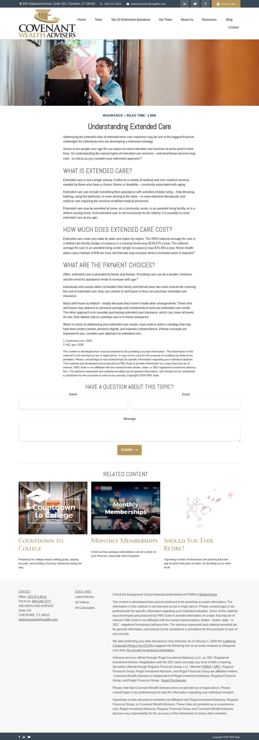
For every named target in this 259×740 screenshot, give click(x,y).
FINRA (206, 666)
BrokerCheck (208, 594)
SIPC (217, 666)
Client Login (228, 3)
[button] (81, 20)
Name (73, 394)
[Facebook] (205, 4)
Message (129, 418)
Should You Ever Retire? (188, 544)
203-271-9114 (112, 3)
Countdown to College (41, 544)
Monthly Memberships (124, 540)
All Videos (82, 602)
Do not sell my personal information (150, 650)
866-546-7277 (41, 601)
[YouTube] (195, 4)
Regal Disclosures (174, 680)
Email (186, 394)
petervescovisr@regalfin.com (148, 3)
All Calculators (85, 607)
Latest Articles (84, 596)
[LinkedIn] (184, 4)
